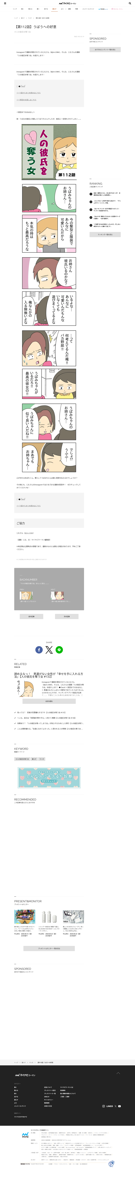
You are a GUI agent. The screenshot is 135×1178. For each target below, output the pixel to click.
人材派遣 (43, 1152)
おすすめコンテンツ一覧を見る (105, 50)
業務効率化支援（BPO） (56, 1160)
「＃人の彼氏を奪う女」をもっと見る (32, 583)
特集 (76, 9)
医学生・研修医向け (72, 1133)
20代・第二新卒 (65, 1152)
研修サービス (44, 1160)
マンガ (30, 18)
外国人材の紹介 (64, 1156)
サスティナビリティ (63, 1164)
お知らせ (46, 1096)
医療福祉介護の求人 (46, 1137)
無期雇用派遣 (108, 1154)
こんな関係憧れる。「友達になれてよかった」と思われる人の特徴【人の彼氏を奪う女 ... (50, 729)
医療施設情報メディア (90, 1147)
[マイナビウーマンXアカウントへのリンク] (115, 1106)
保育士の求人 (99, 1154)
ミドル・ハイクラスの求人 (101, 1133)
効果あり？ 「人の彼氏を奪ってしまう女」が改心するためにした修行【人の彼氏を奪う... (50, 723)
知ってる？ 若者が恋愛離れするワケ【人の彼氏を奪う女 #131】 (41, 712)
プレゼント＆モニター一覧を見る (49, 948)
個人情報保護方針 (83, 1164)
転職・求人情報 (83, 1133)
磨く (38, 9)
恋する (46, 9)
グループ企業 (75, 1164)
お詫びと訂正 (48, 1106)
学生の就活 (44, 1133)
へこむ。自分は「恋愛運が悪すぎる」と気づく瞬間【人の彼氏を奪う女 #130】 (46, 718)
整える (30, 9)
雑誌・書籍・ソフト (58, 1145)
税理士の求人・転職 (46, 1154)
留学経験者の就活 (53, 1133)
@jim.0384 (29, 533)
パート (50, 1135)
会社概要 (50, 1164)
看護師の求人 (70, 1154)
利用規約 (62, 1090)
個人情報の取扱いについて (68, 1093)
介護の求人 (44, 1156)
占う (62, 9)
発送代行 (66, 1160)
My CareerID (80, 1147)
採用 (70, 1164)
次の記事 (67, 617)
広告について (48, 1087)
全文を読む (49, 701)
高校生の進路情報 (45, 1140)
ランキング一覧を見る (105, 235)
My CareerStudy (70, 1147)
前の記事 (31, 617)
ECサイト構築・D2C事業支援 (48, 1147)
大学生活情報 (105, 1143)
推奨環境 (46, 1103)
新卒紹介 (73, 1152)
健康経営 (72, 1160)
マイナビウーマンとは (66, 1087)
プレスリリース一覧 (50, 1093)
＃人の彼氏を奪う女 (22, 32)
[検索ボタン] (130, 3)
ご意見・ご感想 (64, 1096)
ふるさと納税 (61, 1147)
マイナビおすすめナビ (20, 1117)
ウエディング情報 (69, 1145)
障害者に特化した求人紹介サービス (75, 1135)
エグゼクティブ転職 (92, 1152)
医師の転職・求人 (90, 1154)
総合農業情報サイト (88, 1145)
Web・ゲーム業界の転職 (53, 1152)
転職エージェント (81, 1152)
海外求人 (90, 1133)
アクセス (56, 1164)
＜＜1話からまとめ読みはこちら (29, 93)
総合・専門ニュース (59, 1143)
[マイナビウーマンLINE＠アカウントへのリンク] (110, 1106)
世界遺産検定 (78, 1145)
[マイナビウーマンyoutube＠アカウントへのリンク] (119, 1106)
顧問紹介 (55, 1154)
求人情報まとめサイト (46, 1143)
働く (22, 9)
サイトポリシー (48, 1100)
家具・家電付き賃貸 (46, 1149)
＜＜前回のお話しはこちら (26, 100)
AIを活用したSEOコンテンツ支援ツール (63, 1149)
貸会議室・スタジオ (81, 1160)
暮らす (54, 9)
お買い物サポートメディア (104, 1147)
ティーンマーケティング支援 (93, 1143)
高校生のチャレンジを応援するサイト (75, 1143)
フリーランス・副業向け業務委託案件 (95, 1135)
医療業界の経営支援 (53, 1156)
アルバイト (44, 1135)
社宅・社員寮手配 (91, 1160)
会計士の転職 (102, 1152)
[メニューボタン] (5, 3)
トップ (15, 9)
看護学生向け (62, 1133)
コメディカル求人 (80, 1154)
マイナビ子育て (98, 1145)
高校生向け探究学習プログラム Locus (61, 1140)
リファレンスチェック (103, 1160)
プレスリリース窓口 (50, 1090)
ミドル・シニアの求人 (59, 1135)
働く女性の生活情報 (46, 1145)
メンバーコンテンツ (88, 9)
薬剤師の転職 (62, 1154)
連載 (69, 9)
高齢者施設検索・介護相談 (81, 1149)
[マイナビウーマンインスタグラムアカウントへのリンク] (103, 1106)
